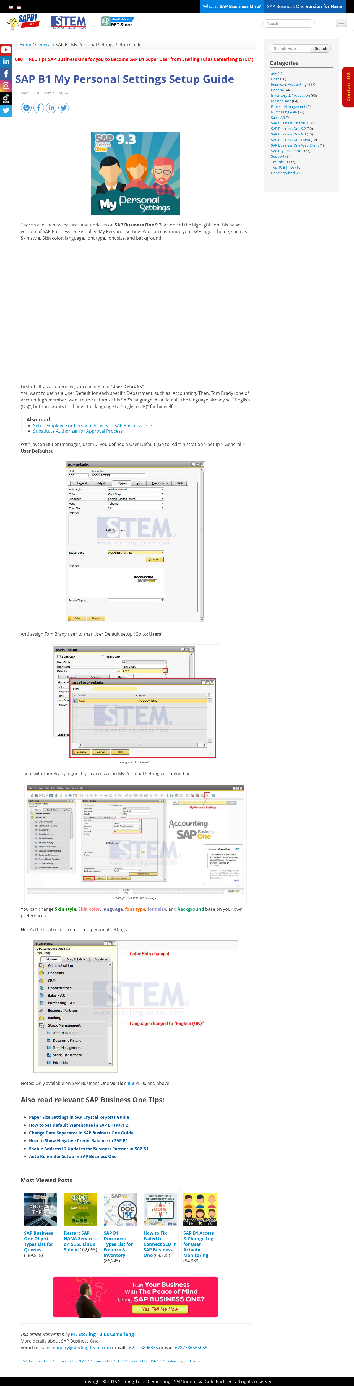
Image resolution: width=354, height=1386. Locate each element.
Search (321, 48)
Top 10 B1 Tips (283, 167)
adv (274, 73)
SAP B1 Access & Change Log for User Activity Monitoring (198, 1244)
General (43, 44)
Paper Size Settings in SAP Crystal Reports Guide (79, 1117)
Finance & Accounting (288, 84)
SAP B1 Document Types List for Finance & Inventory (118, 1244)
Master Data (281, 100)
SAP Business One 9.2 (67, 1361)
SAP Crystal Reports (287, 150)
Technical (278, 161)
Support (278, 156)
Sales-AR (278, 117)
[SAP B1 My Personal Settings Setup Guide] (135, 173)
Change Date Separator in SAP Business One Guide (81, 1133)
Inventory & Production (290, 95)
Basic (275, 78)
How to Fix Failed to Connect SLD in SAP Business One (160, 1244)
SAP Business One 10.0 (289, 123)
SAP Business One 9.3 (102, 1361)
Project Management (288, 106)
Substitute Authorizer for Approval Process (78, 431)
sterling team (194, 1361)
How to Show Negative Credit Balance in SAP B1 (78, 1140)
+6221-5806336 (142, 1348)
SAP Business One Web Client (295, 145)
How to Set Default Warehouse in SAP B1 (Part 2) (79, 1125)
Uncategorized (283, 172)
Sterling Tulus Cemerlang (144, 1382)
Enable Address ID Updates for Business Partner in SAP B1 (89, 1148)
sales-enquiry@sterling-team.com (76, 1348)
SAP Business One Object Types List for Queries (38, 1241)
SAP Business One (35, 1361)
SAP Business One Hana (290, 139)
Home (26, 44)
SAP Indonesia (171, 1361)
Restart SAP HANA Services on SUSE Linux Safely (80, 1241)
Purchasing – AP (284, 111)
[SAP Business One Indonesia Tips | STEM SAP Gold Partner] (23, 22)
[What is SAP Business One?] (135, 1296)
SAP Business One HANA (140, 1361)
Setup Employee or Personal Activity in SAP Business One (92, 425)
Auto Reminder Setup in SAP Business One (73, 1156)
